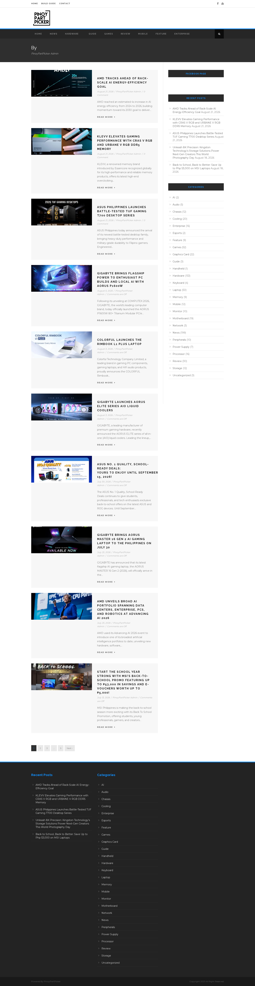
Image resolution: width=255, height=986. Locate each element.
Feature (161, 34)
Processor (179, 354)
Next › (70, 748)
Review (125, 34)
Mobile (143, 34)
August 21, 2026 (105, 91)
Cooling (177, 218)
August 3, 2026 (105, 349)
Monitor (177, 311)
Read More (105, 117)
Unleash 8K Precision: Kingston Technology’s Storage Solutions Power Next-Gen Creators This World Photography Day (63, 824)
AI (174, 197)
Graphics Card (181, 254)
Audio (176, 204)
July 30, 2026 (103, 481)
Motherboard (181, 318)
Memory (178, 297)
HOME (34, 3)
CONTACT (64, 3)
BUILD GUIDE (48, 3)
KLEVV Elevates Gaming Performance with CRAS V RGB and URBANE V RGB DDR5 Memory (196, 123)
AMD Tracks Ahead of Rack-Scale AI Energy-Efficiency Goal (122, 82)
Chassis (177, 211)
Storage (177, 368)
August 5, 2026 (105, 290)
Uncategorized (182, 375)
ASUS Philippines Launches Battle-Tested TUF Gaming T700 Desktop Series (122, 211)
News (53, 34)
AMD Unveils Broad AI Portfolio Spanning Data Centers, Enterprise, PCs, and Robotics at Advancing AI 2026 (123, 610)
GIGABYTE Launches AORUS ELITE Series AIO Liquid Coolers (121, 406)
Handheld (178, 268)
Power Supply (181, 346)
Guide (92, 34)
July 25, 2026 (103, 552)
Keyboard (178, 282)
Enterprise (182, 34)
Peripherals (179, 339)
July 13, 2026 (103, 697)
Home (38, 34)
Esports (177, 233)
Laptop (177, 290)
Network (178, 325)
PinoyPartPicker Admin (128, 91)
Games (108, 34)
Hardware (72, 34)
